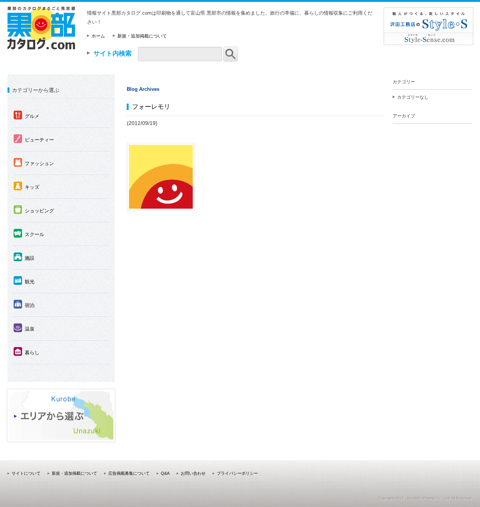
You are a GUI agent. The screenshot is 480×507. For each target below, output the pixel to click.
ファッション (33, 163)
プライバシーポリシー (237, 473)
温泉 (23, 328)
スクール (28, 234)
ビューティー (33, 139)
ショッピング (33, 210)
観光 (23, 281)
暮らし (26, 352)
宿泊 (23, 305)
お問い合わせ (193, 473)
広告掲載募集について (129, 473)
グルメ (26, 115)
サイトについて (26, 473)
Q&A (165, 473)
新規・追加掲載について (142, 36)
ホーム (98, 36)
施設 (23, 257)
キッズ (26, 186)
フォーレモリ (151, 106)
